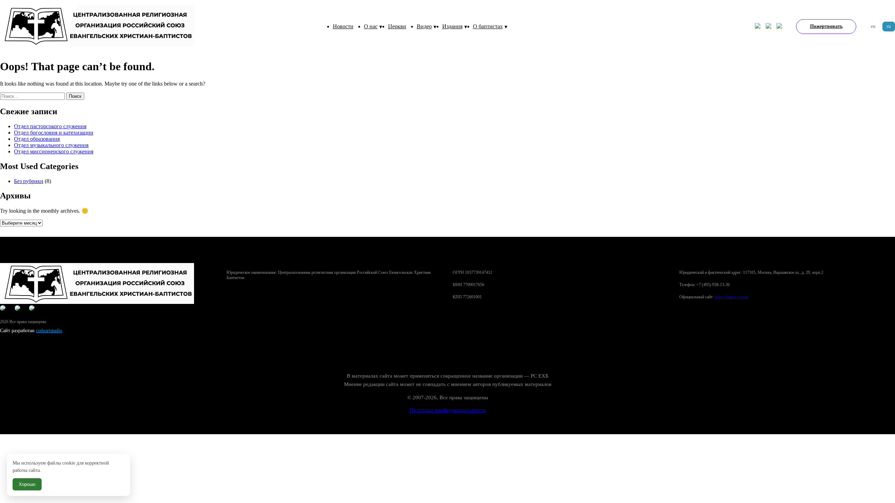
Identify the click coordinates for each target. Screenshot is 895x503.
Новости (343, 26)
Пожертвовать (826, 26)
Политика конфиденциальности (447, 410)
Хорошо (27, 484)
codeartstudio (49, 330)
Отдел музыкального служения (51, 145)
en (873, 26)
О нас (371, 26)
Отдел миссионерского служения (53, 151)
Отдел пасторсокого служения (50, 126)
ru (889, 26)
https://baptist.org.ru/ (732, 296)
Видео (424, 26)
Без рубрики (28, 181)
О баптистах (488, 26)
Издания (452, 26)
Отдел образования (37, 139)
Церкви (397, 26)
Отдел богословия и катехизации (53, 133)
